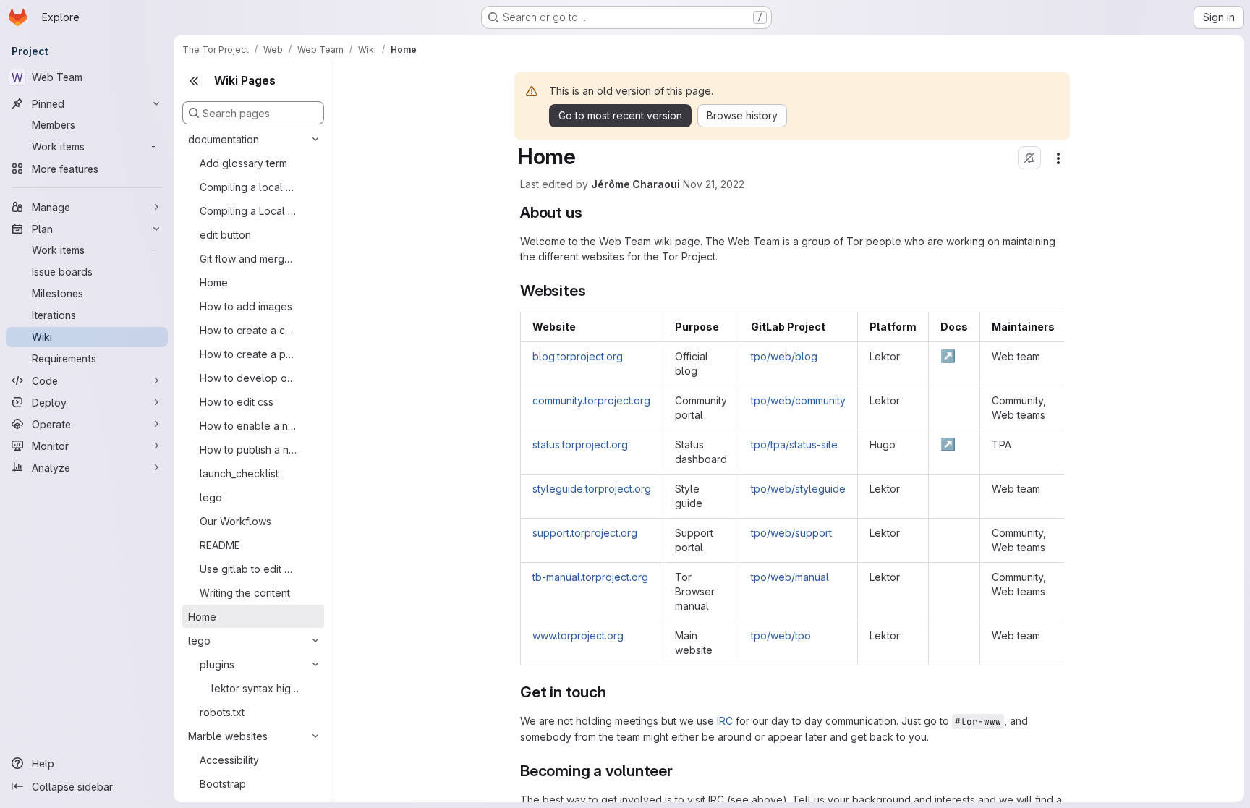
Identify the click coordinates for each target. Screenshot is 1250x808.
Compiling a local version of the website (248, 187)
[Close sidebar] (193, 81)
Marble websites (228, 736)
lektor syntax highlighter (255, 688)
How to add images (246, 306)
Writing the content (245, 593)
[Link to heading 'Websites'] (593, 290)
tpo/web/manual (790, 577)
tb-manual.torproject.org (590, 577)
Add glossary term (243, 163)
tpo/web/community (798, 400)
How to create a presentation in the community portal (248, 354)
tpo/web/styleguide (798, 488)
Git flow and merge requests (248, 258)
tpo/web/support (791, 533)
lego (211, 497)
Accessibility (229, 760)
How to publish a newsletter (248, 449)
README (220, 545)
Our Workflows (235, 521)
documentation (223, 139)
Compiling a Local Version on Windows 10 (248, 211)
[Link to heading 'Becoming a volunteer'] (681, 771)
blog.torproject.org (577, 356)
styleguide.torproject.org (591, 488)
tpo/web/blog (784, 356)
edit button (225, 235)
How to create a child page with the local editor (248, 330)
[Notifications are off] (1029, 157)
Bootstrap (223, 784)
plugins (217, 664)
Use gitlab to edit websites (248, 569)
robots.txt (222, 712)
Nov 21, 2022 (713, 184)
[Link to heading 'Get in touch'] (613, 692)
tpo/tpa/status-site (794, 444)
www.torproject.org (578, 635)
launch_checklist (239, 473)
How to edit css (236, 402)
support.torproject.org (584, 533)
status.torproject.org (580, 444)
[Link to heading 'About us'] (590, 212)
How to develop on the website (248, 378)
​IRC (725, 721)
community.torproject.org (591, 400)
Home (214, 282)
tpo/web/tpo (781, 635)
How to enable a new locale (248, 426)
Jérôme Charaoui (635, 184)
